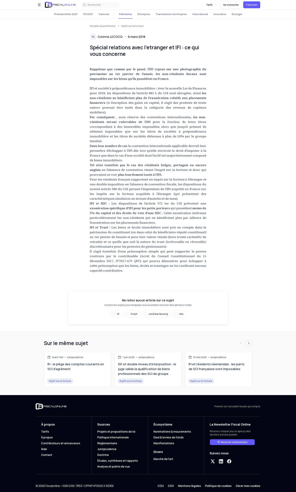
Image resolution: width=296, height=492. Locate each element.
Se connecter (231, 4)
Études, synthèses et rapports (117, 461)
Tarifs (209, 4)
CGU (161, 486)
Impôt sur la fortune (132, 26)
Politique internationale (113, 437)
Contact (46, 455)
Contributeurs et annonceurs (60, 443)
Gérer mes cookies (248, 486)
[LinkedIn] (221, 461)
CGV (171, 486)
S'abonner (251, 4)
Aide (44, 449)
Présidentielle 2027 (66, 14)
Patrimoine (125, 14)
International (200, 14)
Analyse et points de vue (113, 466)
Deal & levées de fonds (168, 437)
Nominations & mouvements (172, 431)
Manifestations (163, 443)
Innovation (219, 14)
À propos (47, 437)
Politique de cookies (218, 486)
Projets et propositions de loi (116, 431)
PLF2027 (88, 14)
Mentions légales (189, 486)
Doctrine (103, 455)
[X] (213, 461)
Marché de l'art (163, 459)
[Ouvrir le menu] (39, 5)
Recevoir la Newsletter (234, 442)
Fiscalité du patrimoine (102, 26)
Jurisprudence (106, 449)
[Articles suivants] (249, 343)
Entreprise (144, 14)
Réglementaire (107, 443)
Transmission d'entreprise (171, 14)
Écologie (237, 14)
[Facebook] (229, 461)
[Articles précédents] (241, 343)
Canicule (104, 14)
